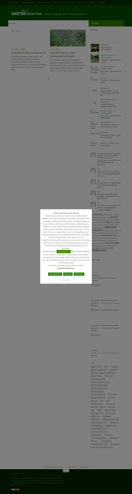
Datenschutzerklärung (65, 268)
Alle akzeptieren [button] (63, 251)
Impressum (66, 280)
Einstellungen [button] (79, 274)
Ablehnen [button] (68, 274)
